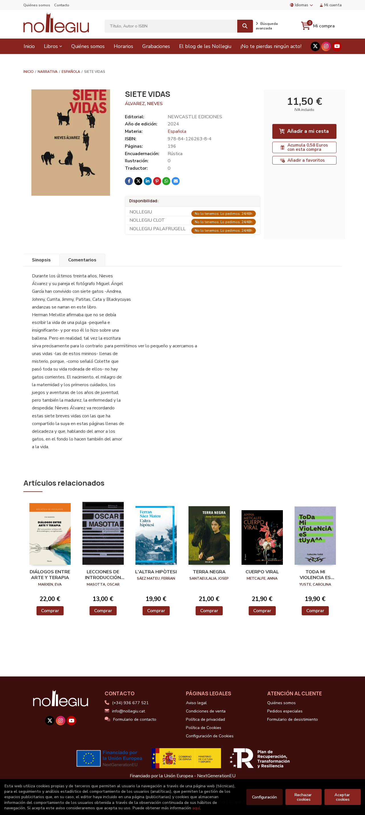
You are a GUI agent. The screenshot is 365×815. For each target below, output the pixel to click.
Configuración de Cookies (210, 736)
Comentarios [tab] (82, 260)
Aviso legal (196, 703)
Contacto (61, 5)
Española (71, 71)
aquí (196, 808)
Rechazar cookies (303, 797)
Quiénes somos (36, 5)
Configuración (264, 797)
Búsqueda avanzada (267, 26)
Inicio (28, 71)
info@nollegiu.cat (128, 711)
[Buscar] (245, 26)
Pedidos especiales (285, 711)
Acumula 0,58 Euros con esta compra (307, 147)
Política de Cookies (203, 727)
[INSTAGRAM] (326, 46)
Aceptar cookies (342, 797)
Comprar (50, 611)
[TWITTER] (315, 46)
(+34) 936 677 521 (130, 703)
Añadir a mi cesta (308, 131)
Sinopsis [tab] (41, 260)
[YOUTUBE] (337, 46)
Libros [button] (51, 46)
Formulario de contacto (134, 719)
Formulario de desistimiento (292, 719)
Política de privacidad (205, 719)
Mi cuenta (333, 5)
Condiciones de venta (206, 711)
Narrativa (48, 71)
